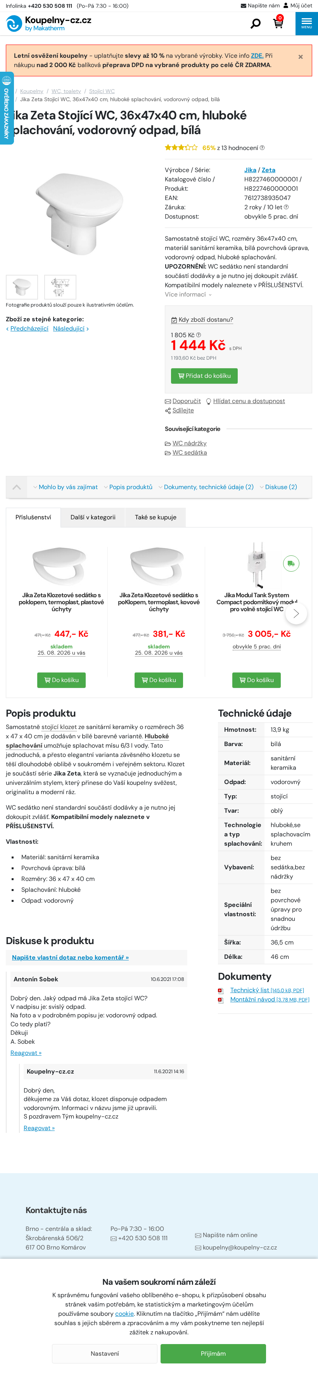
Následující (69, 328)
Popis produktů (130, 487)
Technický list (267, 990)
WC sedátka (190, 452)
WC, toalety (66, 91)
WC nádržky (190, 443)
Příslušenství (33, 517)
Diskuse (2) (281, 487)
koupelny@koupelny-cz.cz (240, 1247)
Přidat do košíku (207, 376)
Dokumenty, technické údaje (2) (209, 487)
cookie (124, 1314)
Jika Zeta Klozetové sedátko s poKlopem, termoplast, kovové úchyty (159, 602)
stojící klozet (59, 727)
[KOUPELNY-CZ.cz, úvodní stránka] (48, 23)
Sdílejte (183, 410)
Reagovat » (25, 1053)
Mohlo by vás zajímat (68, 487)
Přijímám (213, 1353)
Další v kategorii (93, 517)
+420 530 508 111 (143, 1238)
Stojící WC (102, 91)
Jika (250, 170)
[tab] (33, 517)
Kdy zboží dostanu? (206, 319)
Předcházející (29, 328)
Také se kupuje (155, 517)
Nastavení (105, 1353)
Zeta (268, 170)
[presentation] (22, 613)
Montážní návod (269, 999)
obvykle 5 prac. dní (257, 646)
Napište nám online (230, 1235)
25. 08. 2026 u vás (61, 652)
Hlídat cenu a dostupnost (249, 401)
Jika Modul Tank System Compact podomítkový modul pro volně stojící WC (256, 602)
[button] (255, 23)
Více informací (186, 294)
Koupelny (31, 91)
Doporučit (187, 401)
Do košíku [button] (64, 680)
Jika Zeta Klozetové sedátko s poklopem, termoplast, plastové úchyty (61, 602)
